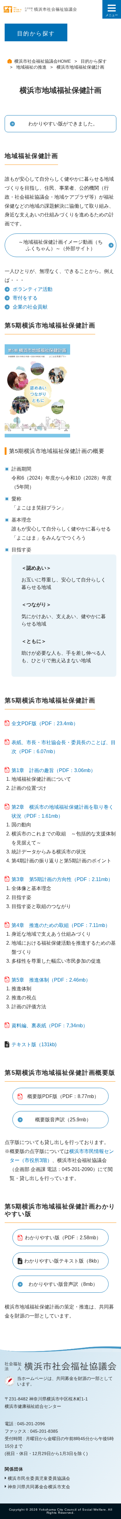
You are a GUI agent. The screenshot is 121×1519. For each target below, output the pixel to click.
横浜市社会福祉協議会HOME (43, 61)
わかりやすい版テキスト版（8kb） (63, 1261)
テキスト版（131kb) (33, 1044)
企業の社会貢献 (30, 307)
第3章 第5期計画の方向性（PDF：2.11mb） (62, 879)
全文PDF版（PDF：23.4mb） (44, 723)
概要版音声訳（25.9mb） (63, 1119)
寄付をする (25, 298)
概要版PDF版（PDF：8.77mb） (63, 1096)
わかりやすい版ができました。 (63, 123)
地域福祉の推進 (32, 67)
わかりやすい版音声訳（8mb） (63, 1284)
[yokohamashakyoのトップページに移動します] (51, 9)
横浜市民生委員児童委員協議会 (39, 1478)
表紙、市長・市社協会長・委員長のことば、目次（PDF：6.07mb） (63, 747)
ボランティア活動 (32, 289)
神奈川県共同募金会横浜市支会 (39, 1486)
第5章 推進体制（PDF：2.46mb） (51, 980)
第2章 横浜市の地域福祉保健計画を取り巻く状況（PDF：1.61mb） (62, 811)
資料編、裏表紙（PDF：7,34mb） (49, 1025)
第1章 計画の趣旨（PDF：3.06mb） (53, 770)
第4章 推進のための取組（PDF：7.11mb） (60, 925)
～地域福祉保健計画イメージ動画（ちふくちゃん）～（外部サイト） (60, 245)
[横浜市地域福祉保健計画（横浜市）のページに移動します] (37, 432)
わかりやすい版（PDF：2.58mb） (63, 1237)
